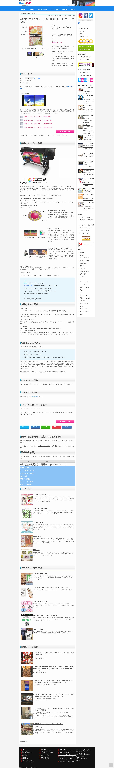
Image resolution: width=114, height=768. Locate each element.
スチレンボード (84, 303)
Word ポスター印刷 (45, 755)
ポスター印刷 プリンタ (46, 758)
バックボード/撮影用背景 (40, 508)
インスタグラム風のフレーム (41, 494)
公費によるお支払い (85, 59)
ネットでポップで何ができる (86, 221)
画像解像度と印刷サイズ (46, 751)
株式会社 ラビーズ (87, 750)
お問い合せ (24, 755)
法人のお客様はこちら (85, 57)
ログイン (29, 13)
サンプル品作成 (25, 751)
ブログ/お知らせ (84, 311)
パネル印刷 (23, 476)
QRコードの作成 (38, 629)
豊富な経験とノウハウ (85, 72)
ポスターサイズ (44, 749)
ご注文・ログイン (84, 276)
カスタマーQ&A (25, 754)
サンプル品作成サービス (86, 75)
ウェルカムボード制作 (27, 473)
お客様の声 (83, 274)
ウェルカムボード (38, 522)
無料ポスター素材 (84, 233)
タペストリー (83, 306)
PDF (25, 280)
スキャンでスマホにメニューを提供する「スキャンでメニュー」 (51, 587)
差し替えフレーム (84, 287)
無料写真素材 (83, 263)
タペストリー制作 (25, 484)
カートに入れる (65, 131)
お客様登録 (23, 13)
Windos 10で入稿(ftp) (64, 752)
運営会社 (82, 252)
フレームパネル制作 (26, 482)
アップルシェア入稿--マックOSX (67, 751)
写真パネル (36, 550)
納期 (81, 33)
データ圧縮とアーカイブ (27, 752)
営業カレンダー (84, 36)
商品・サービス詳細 (85, 298)
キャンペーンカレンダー (40, 601)
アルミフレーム (84, 282)
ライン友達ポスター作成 (40, 573)
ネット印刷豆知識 (84, 258)
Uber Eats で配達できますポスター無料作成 (45, 615)
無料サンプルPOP (84, 230)
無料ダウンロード (84, 260)
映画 (81, 314)
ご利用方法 (83, 268)
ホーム (23, 749)
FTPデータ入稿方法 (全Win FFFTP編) (68, 754)
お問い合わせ (34, 396)
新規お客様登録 (84, 28)
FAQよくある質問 (84, 271)
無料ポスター (83, 266)
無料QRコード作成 (85, 217)
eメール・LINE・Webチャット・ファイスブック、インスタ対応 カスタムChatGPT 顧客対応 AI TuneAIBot (67, 758)
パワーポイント (28, 285)
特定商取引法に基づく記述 (27, 760)
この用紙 (38, 78)
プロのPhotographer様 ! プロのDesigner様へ (86, 48)
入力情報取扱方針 (26, 758)
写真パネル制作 (25, 479)
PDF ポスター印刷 (45, 754)
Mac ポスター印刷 (45, 757)
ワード (25, 283)
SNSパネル (83, 300)
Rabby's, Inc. (26, 767)
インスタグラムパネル (27, 470)
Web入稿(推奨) (63, 749)
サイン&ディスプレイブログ (28, 761)
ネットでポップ (79, 750)
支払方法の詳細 (53, 372)
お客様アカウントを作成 (44, 446)
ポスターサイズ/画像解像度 (87, 225)
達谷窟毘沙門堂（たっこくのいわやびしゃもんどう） (48, 724)
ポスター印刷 (24, 468)
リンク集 (24, 757)
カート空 (34, 13)
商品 (81, 279)
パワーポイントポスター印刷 (47, 752)
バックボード (83, 284)
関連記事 (82, 255)
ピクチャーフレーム (85, 292)
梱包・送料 (83, 31)
